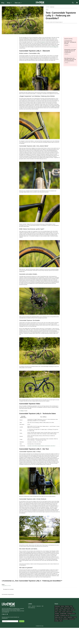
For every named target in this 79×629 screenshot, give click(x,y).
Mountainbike (57, 613)
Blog (2, 2)
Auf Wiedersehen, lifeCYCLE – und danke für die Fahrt (70, 42)
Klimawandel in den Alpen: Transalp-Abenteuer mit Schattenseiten (70, 51)
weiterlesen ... (67, 45)
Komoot (60, 611)
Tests (47, 9)
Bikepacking (67, 606)
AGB (42, 606)
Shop (8, 2)
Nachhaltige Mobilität (63, 613)
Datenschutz (38, 606)
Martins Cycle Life (69, 611)
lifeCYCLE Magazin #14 (54, 46)
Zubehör (61, 620)
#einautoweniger (57, 606)
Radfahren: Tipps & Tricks (59, 617)
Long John (63, 611)
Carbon (71, 606)
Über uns (17, 2)
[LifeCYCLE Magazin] (40, 3)
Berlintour (43, 42)
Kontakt (29, 606)
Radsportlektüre (70, 617)
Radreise (65, 617)
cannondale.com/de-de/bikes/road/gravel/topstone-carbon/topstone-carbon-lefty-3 (41, 445)
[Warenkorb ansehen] (77, 3)
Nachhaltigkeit (57, 615)
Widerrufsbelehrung (31, 607)
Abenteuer (62, 606)
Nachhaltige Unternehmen (71, 613)
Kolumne (56, 611)
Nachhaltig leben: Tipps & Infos (64, 615)
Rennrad (75, 617)
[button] (73, 3)
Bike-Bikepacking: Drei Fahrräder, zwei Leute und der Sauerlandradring (70, 59)
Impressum (34, 606)
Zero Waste (56, 620)
